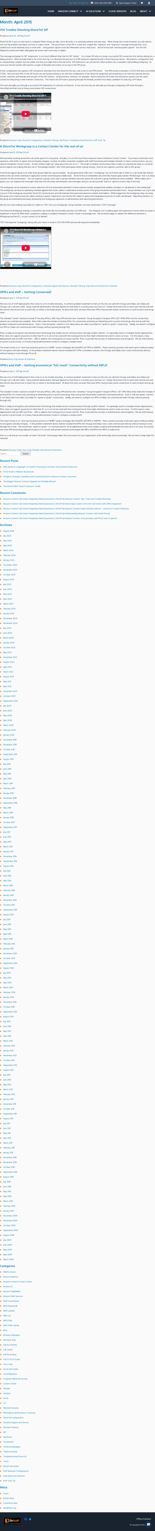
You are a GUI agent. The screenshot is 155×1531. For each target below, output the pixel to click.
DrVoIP (27, 36)
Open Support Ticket (127, 3)
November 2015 (10, 900)
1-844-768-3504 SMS (103, 3)
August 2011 (8, 1118)
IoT (4, 1403)
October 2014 (9, 958)
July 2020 (7, 706)
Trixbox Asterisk (10, 1451)
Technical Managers (11, 1447)
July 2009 (7, 1240)
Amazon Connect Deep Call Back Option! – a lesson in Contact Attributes (97, 508)
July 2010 (7, 1181)
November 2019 (10, 744)
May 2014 (7, 978)
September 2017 (10, 827)
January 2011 (8, 1152)
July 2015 (7, 919)
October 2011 (8, 1109)
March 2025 (8, 604)
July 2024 (7, 628)
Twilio (6, 1461)
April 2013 (7, 1036)
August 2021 (8, 676)
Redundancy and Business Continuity (19, 1413)
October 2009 (9, 1225)
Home (51, 11)
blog (11, 359)
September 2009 (10, 1230)
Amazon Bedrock (10, 1277)
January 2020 (8, 735)
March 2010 (8, 1201)
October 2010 (9, 1167)
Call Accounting (10, 1345)
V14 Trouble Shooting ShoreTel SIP (24, 30)
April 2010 (7, 1196)
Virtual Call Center (11, 1466)
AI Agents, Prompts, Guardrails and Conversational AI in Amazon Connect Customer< (40, 476)
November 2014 (10, 953)
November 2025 (10, 570)
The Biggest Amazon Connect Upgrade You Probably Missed (29, 481)
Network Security (10, 1408)
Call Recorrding (9, 1354)
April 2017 (7, 842)
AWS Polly (7, 1320)
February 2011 (8, 1147)
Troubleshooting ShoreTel (80, 140)
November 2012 (10, 1055)
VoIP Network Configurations (16, 1471)
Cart (142, 3)
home (5, 1398)
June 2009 (7, 1245)
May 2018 (7, 808)
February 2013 (9, 1046)
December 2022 (10, 657)
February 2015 (9, 944)
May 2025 (7, 594)
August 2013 (8, 1016)
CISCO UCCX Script (11, 1359)
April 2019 (7, 778)
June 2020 (7, 710)
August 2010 (8, 1177)
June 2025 (7, 589)
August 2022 (8, 662)
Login (149, 3)
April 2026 (7, 545)
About (143, 11)
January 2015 (8, 948)
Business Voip (15, 140)
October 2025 (9, 574)
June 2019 (7, 769)
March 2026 (8, 550)
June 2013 (7, 1026)
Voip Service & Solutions (97, 286)
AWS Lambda (9, 1311)
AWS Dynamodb (10, 1306)
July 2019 (7, 764)
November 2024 (10, 623)
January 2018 (8, 817)
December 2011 (9, 1104)
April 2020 (7, 720)
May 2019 (7, 774)
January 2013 (8, 1050)
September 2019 (10, 754)
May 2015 (7, 929)
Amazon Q (7, 1286)
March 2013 (8, 1041)
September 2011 (10, 1113)
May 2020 (7, 715)
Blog (133, 11)
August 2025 (8, 579)
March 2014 (8, 987)
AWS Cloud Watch (11, 1301)
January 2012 (8, 1099)
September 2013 (10, 1012)
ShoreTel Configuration (32, 140)
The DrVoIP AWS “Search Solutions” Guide (21, 486)
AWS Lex (7, 1315)
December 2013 (9, 1002)
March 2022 (8, 672)
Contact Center (9, 1383)
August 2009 (8, 1235)
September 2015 (10, 910)
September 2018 (10, 803)
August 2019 (8, 759)
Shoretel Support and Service (56, 286)
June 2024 (7, 633)
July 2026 (7, 536)
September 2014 (10, 963)
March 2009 (8, 1259)
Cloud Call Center (10, 1369)
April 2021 (7, 686)
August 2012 (8, 1070)
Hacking (6, 1393)
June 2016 (7, 876)
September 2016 (10, 861)
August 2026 (8, 531)
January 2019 (8, 793)
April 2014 (7, 982)
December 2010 (10, 1157)
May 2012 (7, 1084)
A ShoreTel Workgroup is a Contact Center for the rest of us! (41, 146)
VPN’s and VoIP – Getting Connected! (25, 292)
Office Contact (143, 1519)
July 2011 (6, 1123)
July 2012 (7, 1075)
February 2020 (9, 730)
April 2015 (7, 934)
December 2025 (10, 565)
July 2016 (7, 871)
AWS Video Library (11, 1325)
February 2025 (9, 608)
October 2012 (9, 1060)
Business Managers (11, 1335)
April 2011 (7, 1138)
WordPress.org (9, 1508)
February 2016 (9, 890)
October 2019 (9, 749)
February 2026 (9, 555)
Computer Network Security (15, 1379)
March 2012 (8, 1089)
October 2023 (9, 647)
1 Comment (112, 286)
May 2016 (7, 880)
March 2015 (8, 939)
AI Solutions (93, 11)
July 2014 (7, 973)
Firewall (35, 450)
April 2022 (7, 667)
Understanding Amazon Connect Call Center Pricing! (87, 513)
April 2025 (7, 599)
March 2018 (8, 812)
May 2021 (7, 681)
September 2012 (10, 1065)
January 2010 (8, 1211)
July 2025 (7, 584)
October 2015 (9, 905)
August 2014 (8, 968)
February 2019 (9, 788)
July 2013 (6, 1021)
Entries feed (8, 1498)
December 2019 (10, 740)
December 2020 (10, 691)
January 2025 (8, 613)
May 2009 (7, 1249)
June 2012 (7, 1079)
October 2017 (9, 822)
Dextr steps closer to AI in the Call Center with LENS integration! (93, 504)
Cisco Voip (26, 450)
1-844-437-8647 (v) (80, 3)
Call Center (8, 1349)
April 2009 (7, 1254)
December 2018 (10, 798)
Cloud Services (117, 11)
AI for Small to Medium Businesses (18, 471)
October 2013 (9, 1007)
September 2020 (10, 701)
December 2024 (10, 618)
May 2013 (7, 1031)
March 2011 (7, 1143)
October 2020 (9, 696)
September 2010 (10, 1172)
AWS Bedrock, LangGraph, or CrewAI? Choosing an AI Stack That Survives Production (40, 467)
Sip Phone (63, 140)
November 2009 (10, 1220)
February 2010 (9, 1206)
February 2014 (9, 992)
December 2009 (10, 1215)
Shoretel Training (50, 140)
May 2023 (7, 652)
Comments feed (10, 1503)
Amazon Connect (68, 11)
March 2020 (8, 725)
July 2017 (7, 832)
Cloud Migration (10, 1374)
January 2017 (8, 851)
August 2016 (8, 866)
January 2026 (8, 560)
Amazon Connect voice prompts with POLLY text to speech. (91, 518)
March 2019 (8, 783)
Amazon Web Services (13, 1296)
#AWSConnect (9, 1272)
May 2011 (7, 1133)
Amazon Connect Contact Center (17, 1281)
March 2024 (8, 638)
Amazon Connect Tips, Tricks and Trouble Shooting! (88, 499)
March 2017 (8, 846)
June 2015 (7, 924)
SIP (4, 1432)
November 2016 (10, 856)
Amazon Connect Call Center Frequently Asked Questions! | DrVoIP (32, 499)
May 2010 (7, 1191)
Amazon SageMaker (11, 1291)
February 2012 (9, 1094)
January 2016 (8, 895)
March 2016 (8, 885)
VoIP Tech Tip (99, 140)
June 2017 (7, 837)
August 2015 (8, 914)
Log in (5, 1493)
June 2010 (7, 1186)
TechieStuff (8, 1442)
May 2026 (7, 540)
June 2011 (7, 1128)
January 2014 (8, 997)
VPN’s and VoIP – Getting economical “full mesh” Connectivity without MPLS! (53, 365)
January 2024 (8, 642)
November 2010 (10, 1162)
